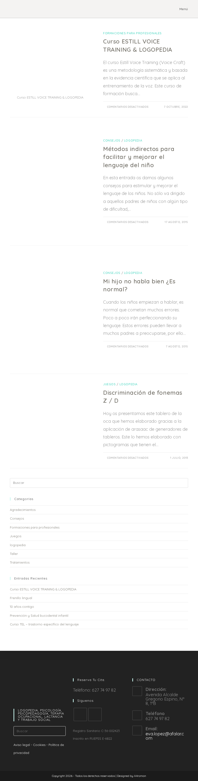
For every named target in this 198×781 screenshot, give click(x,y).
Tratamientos (19, 562)
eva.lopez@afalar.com (165, 736)
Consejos (111, 140)
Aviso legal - (23, 745)
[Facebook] (80, 714)
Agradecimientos (22, 510)
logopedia (133, 140)
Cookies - (40, 745)
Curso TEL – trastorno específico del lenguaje (44, 624)
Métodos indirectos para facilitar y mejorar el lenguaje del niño (139, 157)
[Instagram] (95, 714)
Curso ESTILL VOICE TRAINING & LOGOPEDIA (43, 589)
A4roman (140, 776)
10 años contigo (22, 607)
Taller (14, 554)
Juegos (109, 384)
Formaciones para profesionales (132, 33)
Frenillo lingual (21, 598)
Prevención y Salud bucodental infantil (39, 615)
